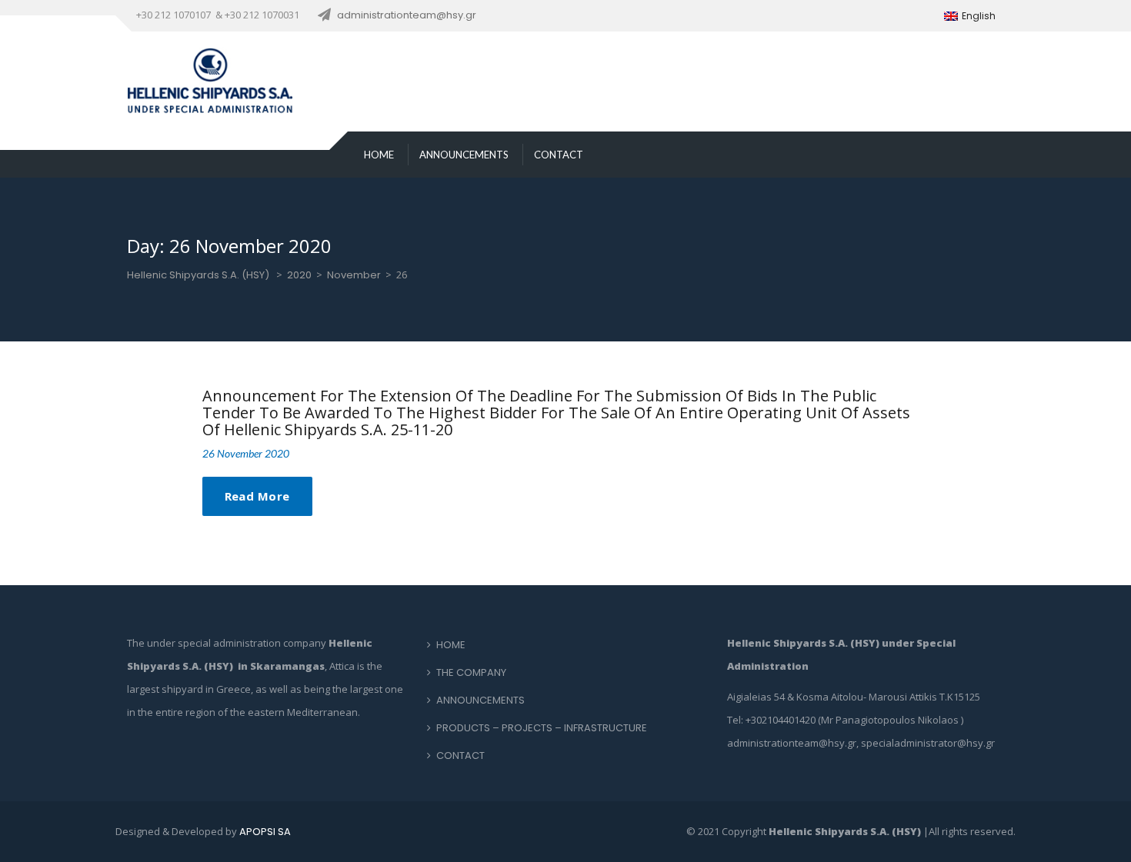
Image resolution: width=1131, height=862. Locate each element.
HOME (379, 154)
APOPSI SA (265, 831)
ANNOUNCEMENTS (464, 154)
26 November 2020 (245, 453)
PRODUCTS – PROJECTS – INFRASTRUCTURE (541, 728)
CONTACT (558, 154)
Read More (257, 496)
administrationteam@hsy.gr (406, 15)
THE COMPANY (471, 672)
